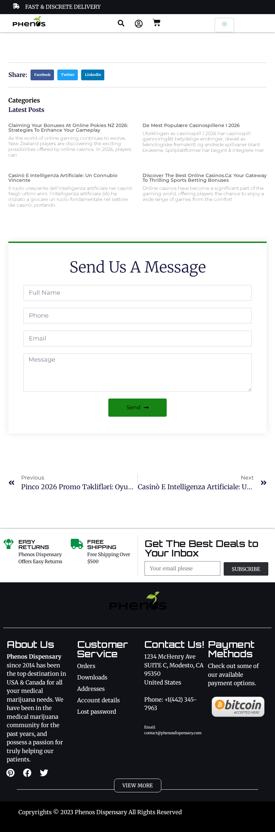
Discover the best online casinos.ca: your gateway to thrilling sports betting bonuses (205, 177)
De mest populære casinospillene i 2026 (191, 125)
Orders (86, 666)
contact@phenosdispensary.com (173, 733)
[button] (121, 23)
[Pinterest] (10, 772)
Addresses (91, 689)
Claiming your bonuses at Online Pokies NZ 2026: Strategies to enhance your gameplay (68, 127)
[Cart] (157, 22)
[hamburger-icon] (224, 25)
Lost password (96, 711)
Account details (98, 700)
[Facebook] (27, 772)
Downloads (92, 677)
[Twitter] (44, 772)
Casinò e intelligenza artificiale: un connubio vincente (62, 177)
